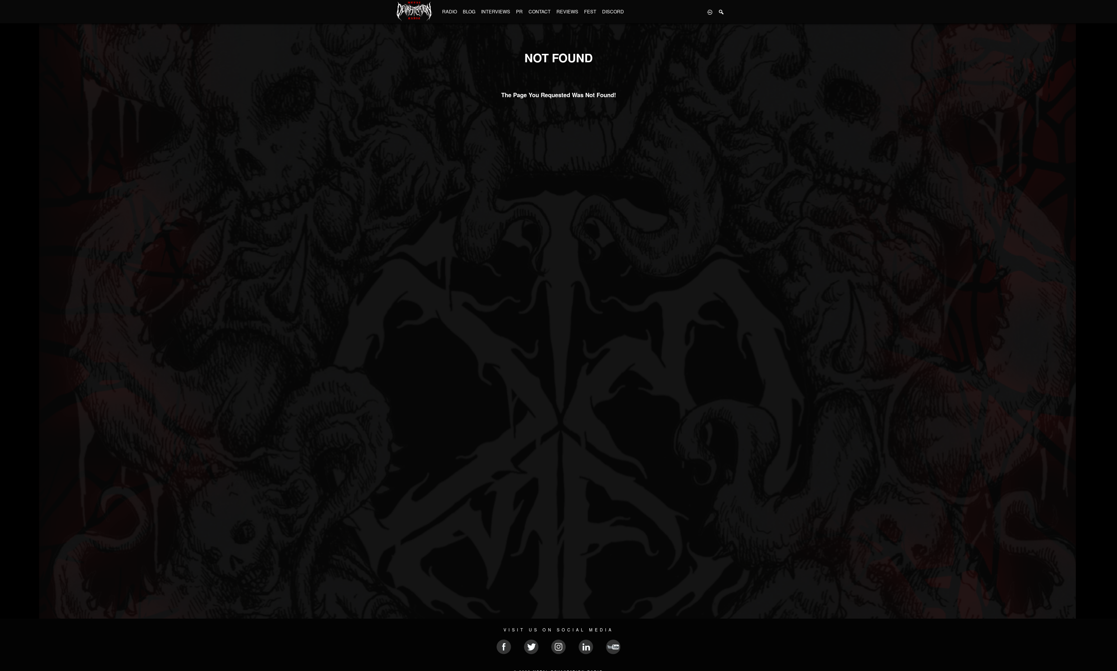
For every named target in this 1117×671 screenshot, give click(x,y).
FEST (590, 11)
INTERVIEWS (495, 11)
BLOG (469, 11)
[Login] (710, 12)
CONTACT (540, 11)
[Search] (721, 12)
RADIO (449, 11)
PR (519, 11)
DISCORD (613, 11)
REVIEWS (567, 11)
